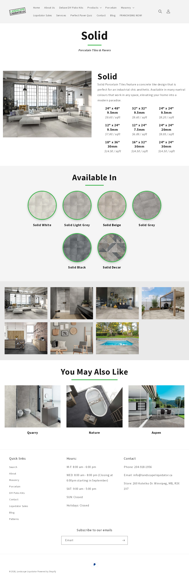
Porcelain (14, 486)
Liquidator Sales (18, 506)
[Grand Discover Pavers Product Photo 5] (33, 406)
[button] (94, 7)
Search (13, 467)
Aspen (156, 432)
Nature (94, 432)
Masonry (14, 480)
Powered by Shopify (46, 571)
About (12, 473)
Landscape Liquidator (27, 571)
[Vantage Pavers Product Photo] (156, 406)
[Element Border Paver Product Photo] (94, 406)
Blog (11, 512)
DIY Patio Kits (17, 493)
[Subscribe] (123, 540)
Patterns (14, 519)
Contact (13, 499)
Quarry (32, 432)
